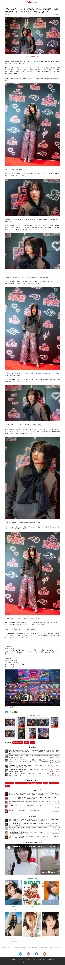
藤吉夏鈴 (32, 742)
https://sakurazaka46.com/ (16, 654)
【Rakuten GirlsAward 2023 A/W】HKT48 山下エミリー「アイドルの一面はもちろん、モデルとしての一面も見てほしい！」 (34, 774)
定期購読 (13, 906)
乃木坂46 (28, 783)
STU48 (17, 783)
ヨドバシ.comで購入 (32, 909)
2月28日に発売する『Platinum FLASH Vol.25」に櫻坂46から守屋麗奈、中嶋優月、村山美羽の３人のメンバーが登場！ (34, 756)
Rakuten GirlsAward (18, 742)
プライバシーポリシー (32, 959)
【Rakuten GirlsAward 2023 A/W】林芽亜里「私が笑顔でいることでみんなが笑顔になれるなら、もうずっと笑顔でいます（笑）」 (33, 766)
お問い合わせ (23, 959)
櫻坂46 (26, 742)
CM (13, 783)
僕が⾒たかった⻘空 (36, 783)
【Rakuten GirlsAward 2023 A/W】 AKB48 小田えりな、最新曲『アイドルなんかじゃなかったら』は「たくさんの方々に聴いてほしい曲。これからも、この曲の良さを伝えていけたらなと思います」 (34, 761)
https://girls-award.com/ (18, 666)
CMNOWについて (15, 959)
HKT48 (7, 785)
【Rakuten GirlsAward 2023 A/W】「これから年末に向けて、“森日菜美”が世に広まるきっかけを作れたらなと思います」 (34, 770)
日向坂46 (52, 783)
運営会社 (52, 959)
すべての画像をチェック (32, 56)
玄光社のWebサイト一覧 (43, 959)
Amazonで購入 (14, 909)
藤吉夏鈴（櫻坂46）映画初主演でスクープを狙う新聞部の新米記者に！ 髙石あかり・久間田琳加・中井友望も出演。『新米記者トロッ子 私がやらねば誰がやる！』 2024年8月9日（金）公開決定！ (34, 752)
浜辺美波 (46, 783)
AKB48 (22, 783)
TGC (57, 783)
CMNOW (8, 783)
